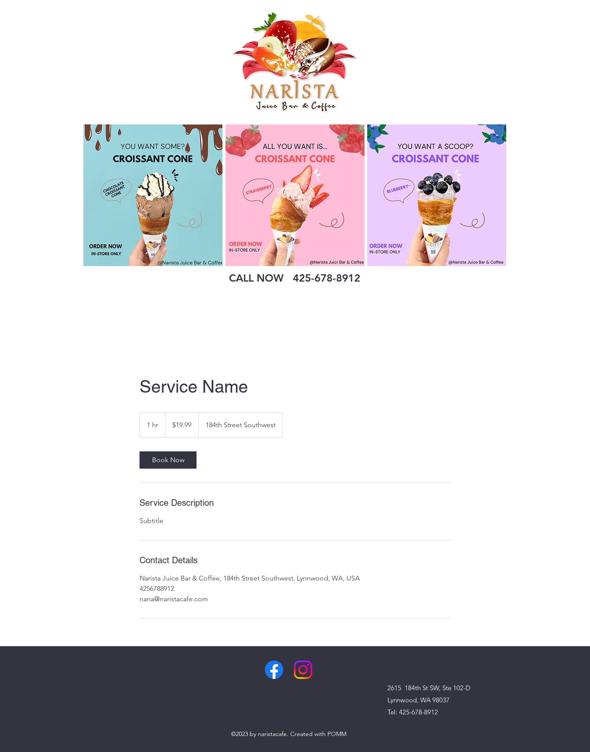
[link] (168, 460)
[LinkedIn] (303, 669)
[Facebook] (274, 669)
